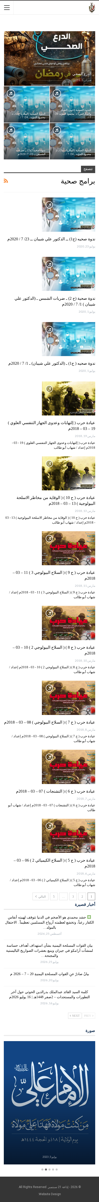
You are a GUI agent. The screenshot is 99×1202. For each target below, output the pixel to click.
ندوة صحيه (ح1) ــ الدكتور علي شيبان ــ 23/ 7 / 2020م (51, 239)
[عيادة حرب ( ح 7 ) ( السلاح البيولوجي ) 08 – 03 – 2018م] (68, 698)
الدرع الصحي (81, 74)
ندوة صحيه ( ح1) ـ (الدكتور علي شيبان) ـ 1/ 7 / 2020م (51, 363)
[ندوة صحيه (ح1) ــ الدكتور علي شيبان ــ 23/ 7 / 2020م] (68, 214)
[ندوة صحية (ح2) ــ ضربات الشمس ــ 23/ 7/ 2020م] (26, 141)
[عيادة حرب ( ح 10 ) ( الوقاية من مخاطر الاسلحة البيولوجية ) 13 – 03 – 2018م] (68, 473)
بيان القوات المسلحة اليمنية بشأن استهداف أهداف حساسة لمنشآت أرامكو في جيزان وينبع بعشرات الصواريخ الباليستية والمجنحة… (49, 951)
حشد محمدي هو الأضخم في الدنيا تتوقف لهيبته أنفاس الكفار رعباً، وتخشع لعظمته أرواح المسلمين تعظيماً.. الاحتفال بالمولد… (49, 922)
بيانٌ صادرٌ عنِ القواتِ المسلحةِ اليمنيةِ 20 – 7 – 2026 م (49, 974)
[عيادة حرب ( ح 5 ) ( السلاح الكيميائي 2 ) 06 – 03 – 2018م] (68, 836)
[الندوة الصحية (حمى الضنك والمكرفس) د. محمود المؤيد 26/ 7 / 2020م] (72, 104)
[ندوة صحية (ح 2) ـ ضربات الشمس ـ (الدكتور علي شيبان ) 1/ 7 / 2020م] (68, 274)
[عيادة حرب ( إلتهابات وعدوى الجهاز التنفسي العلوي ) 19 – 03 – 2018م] (68, 398)
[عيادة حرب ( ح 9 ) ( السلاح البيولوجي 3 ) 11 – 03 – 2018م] (68, 548)
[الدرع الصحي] (50, 58)
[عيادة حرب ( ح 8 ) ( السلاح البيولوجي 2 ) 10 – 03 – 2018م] (68, 623)
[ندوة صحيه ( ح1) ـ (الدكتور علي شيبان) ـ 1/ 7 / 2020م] (68, 339)
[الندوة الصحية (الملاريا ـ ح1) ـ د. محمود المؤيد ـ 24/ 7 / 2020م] (72, 141)
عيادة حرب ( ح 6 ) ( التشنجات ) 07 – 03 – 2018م (55, 791)
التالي (42, 896)
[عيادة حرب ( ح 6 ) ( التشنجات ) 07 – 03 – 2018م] (68, 767)
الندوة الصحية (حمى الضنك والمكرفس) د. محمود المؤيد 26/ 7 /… (73, 114)
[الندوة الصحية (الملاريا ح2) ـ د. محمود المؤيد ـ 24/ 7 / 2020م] (26, 104)
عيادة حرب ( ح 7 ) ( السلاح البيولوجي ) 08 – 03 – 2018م (49, 722)
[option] (49, 1103)
